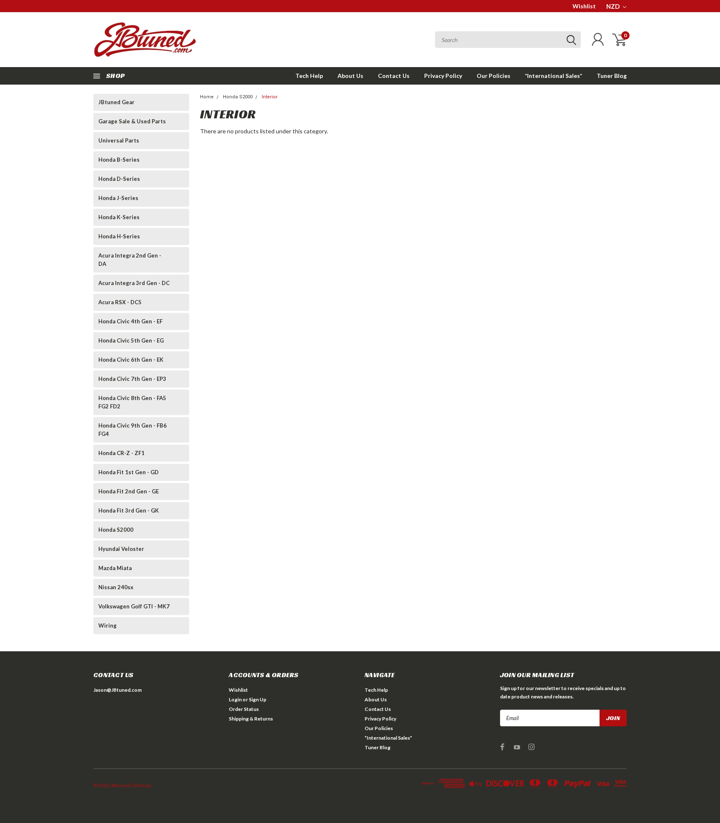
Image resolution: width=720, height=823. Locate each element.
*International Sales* (553, 75)
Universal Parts (118, 140)
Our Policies (493, 75)
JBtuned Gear (116, 102)
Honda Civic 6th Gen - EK (130, 359)
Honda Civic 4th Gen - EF (130, 321)
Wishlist (584, 6)
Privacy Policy (443, 75)
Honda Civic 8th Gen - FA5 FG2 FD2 (132, 402)
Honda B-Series (119, 159)
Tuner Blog (612, 75)
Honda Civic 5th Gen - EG (131, 340)
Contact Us (394, 75)
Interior (270, 97)
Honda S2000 (115, 529)
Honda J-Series (118, 198)
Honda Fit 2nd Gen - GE (128, 491)
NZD (613, 6)
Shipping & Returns (251, 718)
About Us (350, 75)
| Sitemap (140, 785)
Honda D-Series (119, 178)
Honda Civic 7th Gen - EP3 (132, 378)
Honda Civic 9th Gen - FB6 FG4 (132, 429)
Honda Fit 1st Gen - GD (128, 472)
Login (235, 699)
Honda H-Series (119, 236)
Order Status (244, 709)
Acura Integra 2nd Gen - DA (129, 259)
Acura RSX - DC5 (120, 302)
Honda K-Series (119, 217)
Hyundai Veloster (121, 548)
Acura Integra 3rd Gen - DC (134, 283)
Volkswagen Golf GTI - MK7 (134, 606)
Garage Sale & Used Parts (132, 121)
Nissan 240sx (115, 587)
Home (207, 97)
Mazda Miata (115, 568)
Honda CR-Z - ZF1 (121, 453)
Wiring (107, 625)
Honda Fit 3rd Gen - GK (128, 510)
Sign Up (257, 699)
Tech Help (309, 75)
